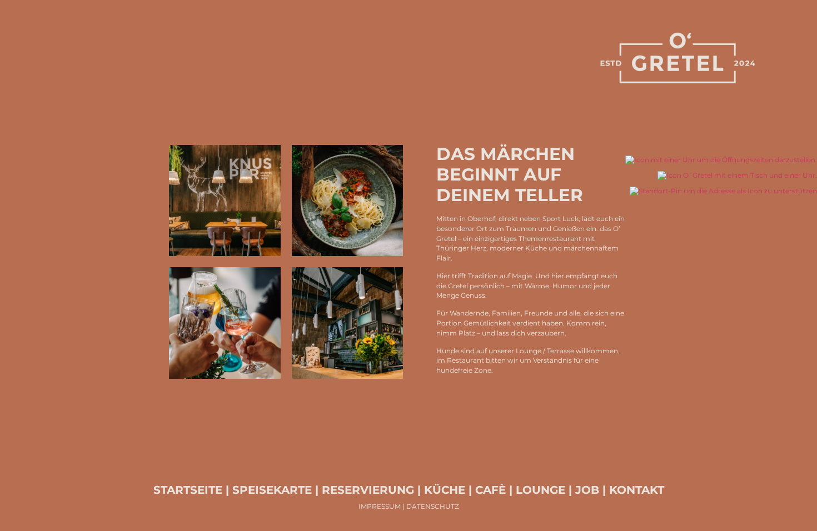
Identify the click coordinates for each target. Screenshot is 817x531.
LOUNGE (540, 490)
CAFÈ (490, 490)
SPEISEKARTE (272, 490)
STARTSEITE (187, 490)
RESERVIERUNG (368, 490)
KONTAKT (636, 490)
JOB (585, 490)
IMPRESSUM (379, 506)
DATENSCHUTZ (432, 506)
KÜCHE (444, 490)
